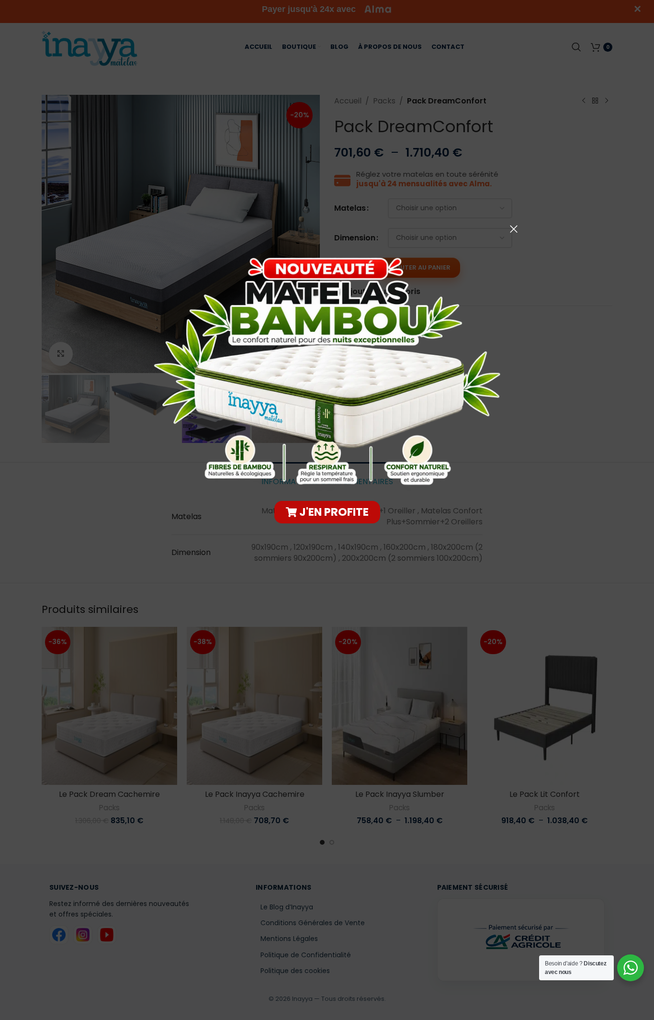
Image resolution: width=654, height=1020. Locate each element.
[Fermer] (514, 229)
